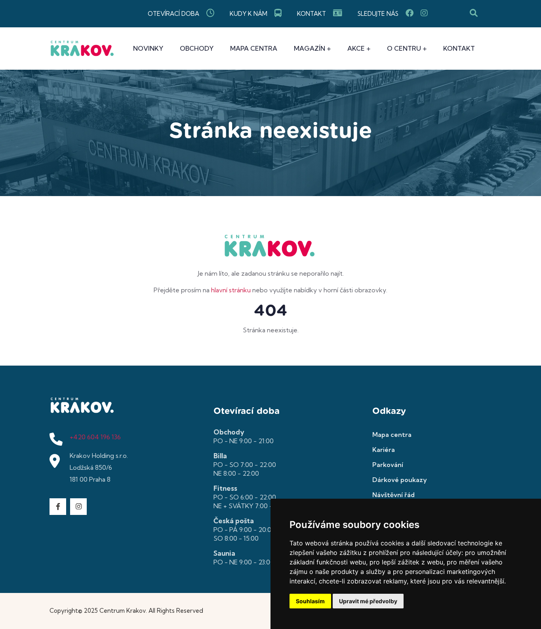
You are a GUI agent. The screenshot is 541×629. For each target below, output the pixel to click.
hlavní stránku (231, 290)
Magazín (309, 48)
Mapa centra (253, 48)
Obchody (196, 48)
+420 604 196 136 (95, 437)
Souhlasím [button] (310, 601)
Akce (356, 48)
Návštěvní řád (393, 495)
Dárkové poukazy (399, 480)
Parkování (387, 465)
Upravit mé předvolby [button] (368, 601)
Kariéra (383, 450)
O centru (404, 48)
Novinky (148, 48)
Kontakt (459, 48)
